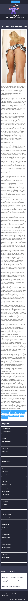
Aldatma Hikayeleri (6, 428)
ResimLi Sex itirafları (6, 497)
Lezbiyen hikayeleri (6, 474)
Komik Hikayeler (5, 471)
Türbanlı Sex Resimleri (6, 550)
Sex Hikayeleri (5, 504)
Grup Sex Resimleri (6, 527)
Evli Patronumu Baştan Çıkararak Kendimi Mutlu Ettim (13, 577)
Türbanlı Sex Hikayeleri (6, 564)
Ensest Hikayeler (5, 444)
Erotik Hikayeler (5, 448)
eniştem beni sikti (6, 411)
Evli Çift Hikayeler (5, 451)
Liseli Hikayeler (5, 478)
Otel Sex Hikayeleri (6, 491)
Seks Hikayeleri (5, 501)
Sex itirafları (4, 507)
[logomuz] (14, 9)
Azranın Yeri (4, 438)
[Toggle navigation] (25, 2)
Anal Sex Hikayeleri (6, 435)
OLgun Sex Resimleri (6, 537)
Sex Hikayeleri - (14, 599)
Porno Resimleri (5, 541)
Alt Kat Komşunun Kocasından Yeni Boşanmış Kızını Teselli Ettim (13, 581)
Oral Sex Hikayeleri (6, 488)
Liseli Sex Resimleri (6, 534)
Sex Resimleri (5, 511)
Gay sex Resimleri (5, 524)
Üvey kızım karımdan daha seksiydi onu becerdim (12, 584)
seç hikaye (12, 413)
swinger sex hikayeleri (14, 415)
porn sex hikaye (5, 413)
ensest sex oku (22, 411)
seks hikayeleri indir (20, 413)
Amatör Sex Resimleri (6, 514)
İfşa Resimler (4, 464)
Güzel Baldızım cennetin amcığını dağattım (11, 586)
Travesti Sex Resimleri (6, 547)
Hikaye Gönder (15, 2)
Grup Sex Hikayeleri (6, 461)
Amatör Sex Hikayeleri (6, 431)
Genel (3, 458)
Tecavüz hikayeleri (6, 557)
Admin (11, 17)
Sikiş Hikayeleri (5, 554)
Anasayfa (4, 2)
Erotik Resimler (5, 521)
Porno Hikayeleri (5, 494)
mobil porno (4, 481)
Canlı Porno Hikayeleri (6, 441)
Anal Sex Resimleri (6, 517)
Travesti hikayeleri (6, 560)
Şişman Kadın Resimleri (7, 544)
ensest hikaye (21, 599)
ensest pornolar (14, 411)
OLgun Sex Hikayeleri (6, 484)
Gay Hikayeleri (5, 454)
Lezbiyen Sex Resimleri (6, 531)
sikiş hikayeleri (5, 415)
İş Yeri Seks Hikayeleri (6, 468)
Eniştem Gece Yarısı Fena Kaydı (8, 574)
